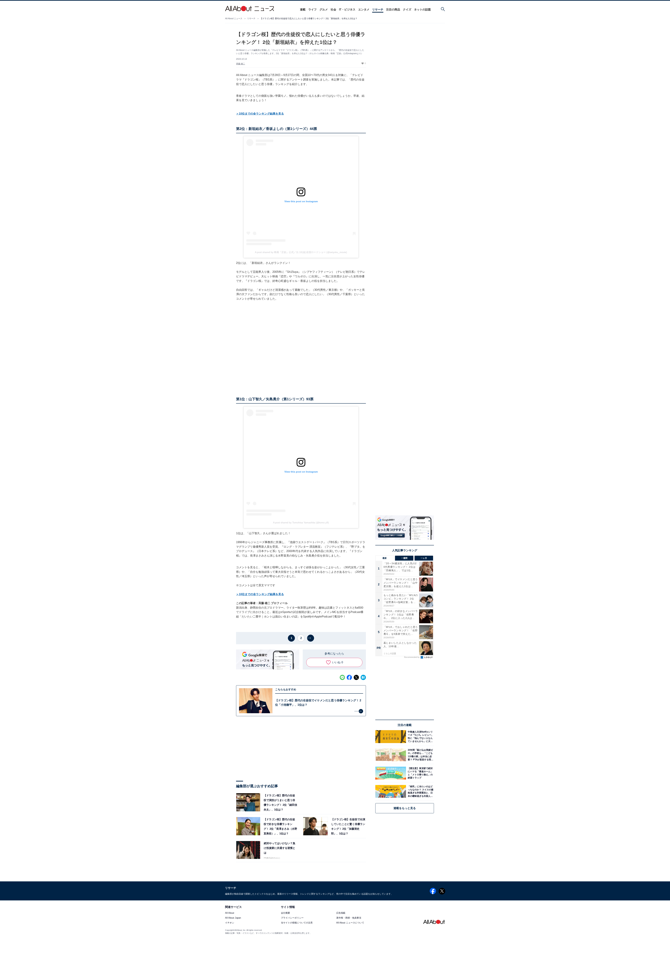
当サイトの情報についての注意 (297, 923)
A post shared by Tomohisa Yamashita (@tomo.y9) (301, 522)
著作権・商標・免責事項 (348, 918)
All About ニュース (233, 18)
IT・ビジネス (347, 9)
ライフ (312, 9)
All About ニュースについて (350, 923)
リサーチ (377, 9)
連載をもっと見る (404, 808)
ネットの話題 (422, 9)
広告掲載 (340, 913)
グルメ (323, 9)
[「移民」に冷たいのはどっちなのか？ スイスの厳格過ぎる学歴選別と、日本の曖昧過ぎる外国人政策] (420, 791)
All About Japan (233, 918)
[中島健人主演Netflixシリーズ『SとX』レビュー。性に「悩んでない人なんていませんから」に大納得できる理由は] (420, 736)
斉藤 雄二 (240, 64)
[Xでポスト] (356, 677)
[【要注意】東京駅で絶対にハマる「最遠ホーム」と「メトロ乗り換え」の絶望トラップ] (420, 773)
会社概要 (285, 913)
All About (229, 913)
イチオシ (229, 923)
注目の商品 (393, 9)
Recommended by (412, 657)
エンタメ (363, 9)
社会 (333, 9)
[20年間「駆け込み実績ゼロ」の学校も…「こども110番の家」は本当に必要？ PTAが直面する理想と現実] (420, 754)
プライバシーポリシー (292, 918)
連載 (303, 9)
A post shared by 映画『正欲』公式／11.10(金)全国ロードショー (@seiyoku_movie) (301, 252)
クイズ (407, 9)
